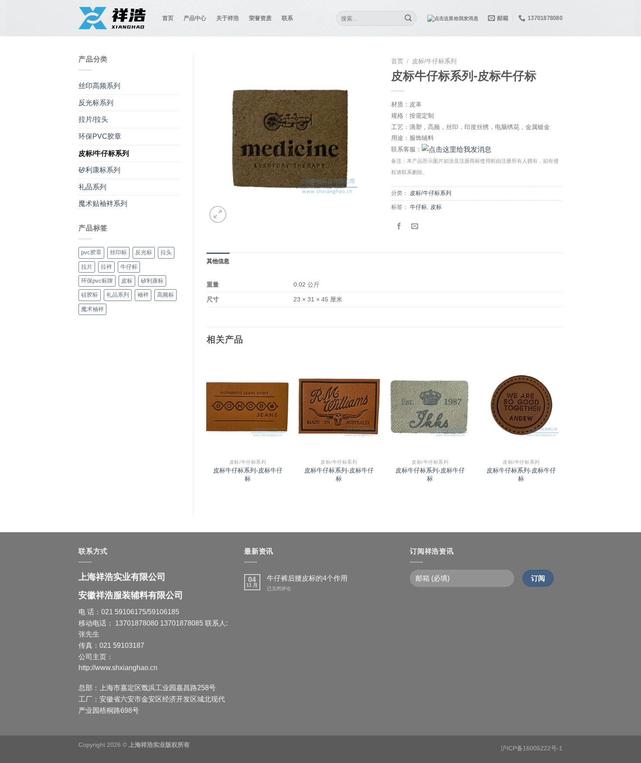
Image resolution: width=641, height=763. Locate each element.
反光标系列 (95, 102)
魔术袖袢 (92, 309)
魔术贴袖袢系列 (102, 203)
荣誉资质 (260, 18)
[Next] (562, 428)
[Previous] (207, 428)
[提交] (408, 18)
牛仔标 (128, 266)
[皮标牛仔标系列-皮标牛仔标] (247, 405)
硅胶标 (89, 294)
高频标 (165, 294)
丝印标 (118, 252)
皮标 (127, 280)
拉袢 (106, 266)
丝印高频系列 (99, 85)
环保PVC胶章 (99, 136)
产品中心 (195, 18)
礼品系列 (92, 187)
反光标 (143, 252)
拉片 (86, 266)
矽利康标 (152, 280)
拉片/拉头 (93, 119)
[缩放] (217, 214)
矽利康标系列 (99, 170)
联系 (287, 18)
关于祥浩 (227, 18)
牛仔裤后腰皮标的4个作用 (307, 578)
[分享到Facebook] (399, 226)
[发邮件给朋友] (414, 226)
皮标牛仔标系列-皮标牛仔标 (248, 474)
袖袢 (143, 294)
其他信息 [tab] (218, 261)
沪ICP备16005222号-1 (532, 748)
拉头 (166, 252)
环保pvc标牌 (97, 280)
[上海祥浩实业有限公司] (113, 18)
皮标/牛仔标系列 (103, 153)
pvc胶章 (91, 252)
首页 (168, 18)
